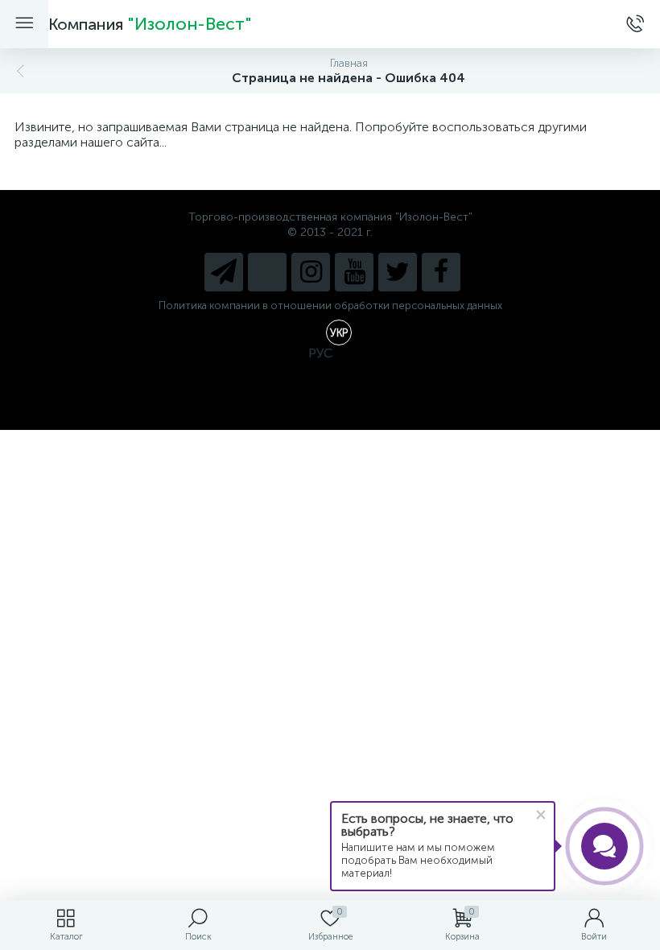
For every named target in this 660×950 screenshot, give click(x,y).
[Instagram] (310, 272)
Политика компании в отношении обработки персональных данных (330, 305)
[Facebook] (441, 272)
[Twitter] (397, 272)
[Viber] (267, 272)
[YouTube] (354, 272)
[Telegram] (223, 272)
